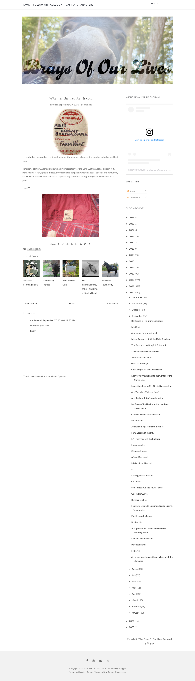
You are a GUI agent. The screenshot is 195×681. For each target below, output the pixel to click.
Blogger (151, 643)
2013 (132, 273)
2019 (132, 248)
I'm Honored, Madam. (142, 516)
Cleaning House (139, 451)
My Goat (135, 327)
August (135, 569)
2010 (132, 292)
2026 (132, 217)
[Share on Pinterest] (72, 244)
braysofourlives (137, 170)
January (136, 612)
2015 (132, 261)
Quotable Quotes (139, 493)
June (134, 581)
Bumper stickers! (139, 499)
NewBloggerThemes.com (114, 672)
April (134, 593)
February (136, 606)
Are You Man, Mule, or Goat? (145, 392)
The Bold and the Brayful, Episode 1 (148, 345)
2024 (132, 230)
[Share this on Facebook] (58, 244)
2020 (132, 242)
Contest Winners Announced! (145, 414)
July (134, 575)
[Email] (100, 660)
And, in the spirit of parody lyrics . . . (148, 398)
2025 (132, 223)
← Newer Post (30, 303)
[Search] (171, 4)
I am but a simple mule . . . (143, 538)
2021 (132, 236)
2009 (132, 621)
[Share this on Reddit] (89, 244)
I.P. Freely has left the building (145, 438)
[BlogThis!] (31, 249)
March (135, 600)
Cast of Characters (79, 4)
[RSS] (108, 660)
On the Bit (136, 481)
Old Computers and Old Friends (146, 369)
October (136, 309)
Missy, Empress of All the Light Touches (150, 339)
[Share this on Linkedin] (76, 244)
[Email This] (28, 249)
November (137, 303)
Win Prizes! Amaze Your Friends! (147, 487)
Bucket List (136, 522)
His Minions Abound (141, 463)
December (137, 297)
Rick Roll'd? (137, 420)
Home (26, 4)
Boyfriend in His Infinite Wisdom (147, 320)
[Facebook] (87, 660)
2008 (132, 627)
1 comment (86, 104)
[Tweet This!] (63, 244)
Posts (132, 191)
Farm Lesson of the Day (142, 432)
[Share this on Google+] (67, 244)
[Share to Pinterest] (39, 249)
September (137, 316)
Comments (134, 197)
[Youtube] (94, 660)
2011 (132, 286)
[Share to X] (34, 249)
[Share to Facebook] (36, 249)
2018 (132, 255)
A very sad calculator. (141, 357)
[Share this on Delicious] (85, 244)
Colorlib (81, 672)
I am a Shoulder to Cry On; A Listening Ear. (151, 386)
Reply (33, 330)
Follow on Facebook (47, 4)
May (134, 587)
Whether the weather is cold (71, 98)
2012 (132, 280)
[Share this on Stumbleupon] (80, 244)
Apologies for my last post (144, 333)
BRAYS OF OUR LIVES (96, 668)
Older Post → (114, 303)
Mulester (135, 550)
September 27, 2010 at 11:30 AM (59, 320)
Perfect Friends (138, 544)
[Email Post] (24, 249)
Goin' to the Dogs (139, 363)
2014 (132, 267)
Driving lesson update (141, 475)
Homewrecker (138, 445)
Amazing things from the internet (147, 426)
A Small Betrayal (139, 457)
